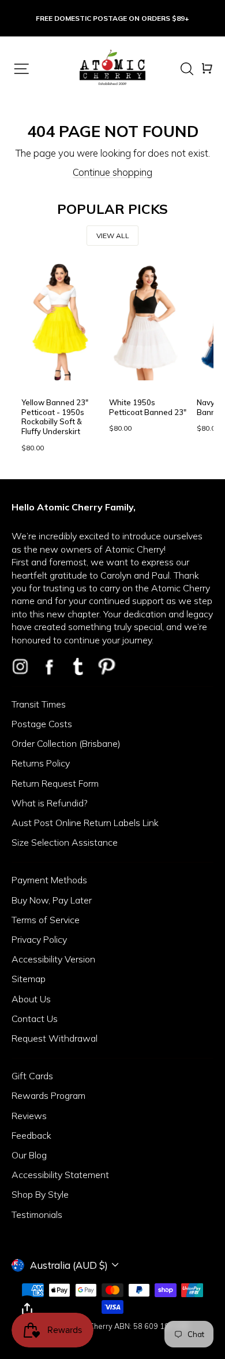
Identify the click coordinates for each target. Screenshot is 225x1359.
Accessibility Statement (60, 1174)
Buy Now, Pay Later (52, 900)
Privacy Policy (39, 939)
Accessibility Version (53, 959)
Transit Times (39, 704)
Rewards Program (48, 1095)
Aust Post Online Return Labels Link (85, 822)
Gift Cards (32, 1076)
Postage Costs (42, 724)
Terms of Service (46, 919)
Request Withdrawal (54, 1038)
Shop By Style (40, 1194)
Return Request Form (55, 783)
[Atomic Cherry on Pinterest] (106, 666)
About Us (31, 999)
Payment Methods (49, 880)
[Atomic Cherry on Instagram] (20, 666)
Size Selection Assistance (65, 842)
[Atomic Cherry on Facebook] (49, 666)
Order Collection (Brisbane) (66, 743)
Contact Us (35, 1018)
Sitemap (29, 978)
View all (112, 235)
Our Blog (29, 1155)
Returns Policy (41, 763)
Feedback (31, 1135)
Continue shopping (112, 172)
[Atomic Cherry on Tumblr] (78, 666)
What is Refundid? (50, 803)
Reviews (29, 1115)
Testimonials (37, 1214)
